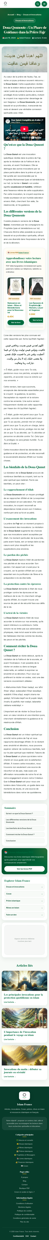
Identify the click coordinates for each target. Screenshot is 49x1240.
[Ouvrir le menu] (44, 4)
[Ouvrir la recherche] (37, 4)
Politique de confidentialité (24, 1214)
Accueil (11, 15)
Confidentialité (18, 1236)
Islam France (23, 252)
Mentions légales (24, 1207)
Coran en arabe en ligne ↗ (24, 1192)
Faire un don (24, 915)
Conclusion (11, 841)
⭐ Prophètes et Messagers (24, 1155)
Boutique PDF (24, 1188)
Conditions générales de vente (24, 1218)
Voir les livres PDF (24, 869)
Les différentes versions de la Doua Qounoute (21, 821)
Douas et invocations (24, 887)
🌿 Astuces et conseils (24, 1140)
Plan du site (24, 1222)
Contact (24, 1185)
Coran (24, 894)
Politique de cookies (24, 1211)
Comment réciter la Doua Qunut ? (20, 834)
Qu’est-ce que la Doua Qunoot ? (19, 813)
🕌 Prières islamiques (24, 1151)
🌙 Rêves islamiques (24, 1147)
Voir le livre (15, 322)
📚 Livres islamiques (24, 1158)
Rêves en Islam (24, 908)
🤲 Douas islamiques (24, 1144)
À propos (24, 1177)
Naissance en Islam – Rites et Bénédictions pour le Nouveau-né (15, 308)
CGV (27, 1236)
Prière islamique (24, 901)
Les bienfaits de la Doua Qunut (19, 828)
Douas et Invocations (32, 15)
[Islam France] (5, 3)
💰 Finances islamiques (24, 1162)
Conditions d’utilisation (24, 1203)
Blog (19, 15)
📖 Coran (24, 1166)
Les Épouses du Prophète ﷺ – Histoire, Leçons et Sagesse (36, 306)
